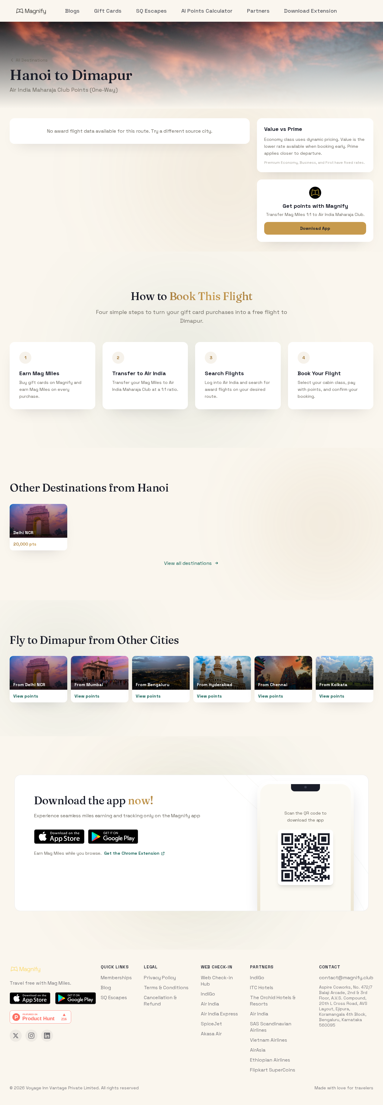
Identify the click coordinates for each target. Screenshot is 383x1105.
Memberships (116, 977)
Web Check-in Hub (217, 980)
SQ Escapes (114, 997)
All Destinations (32, 60)
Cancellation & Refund (160, 1000)
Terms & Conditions (166, 987)
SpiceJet (211, 1024)
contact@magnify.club (346, 977)
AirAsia (257, 1050)
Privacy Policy (160, 977)
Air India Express (219, 1014)
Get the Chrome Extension (132, 853)
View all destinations (188, 563)
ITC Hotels (261, 987)
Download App (315, 228)
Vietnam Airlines (268, 1040)
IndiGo (208, 994)
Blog (106, 987)
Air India (210, 1004)
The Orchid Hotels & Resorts (273, 1000)
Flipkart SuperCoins (272, 1070)
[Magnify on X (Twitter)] (16, 1036)
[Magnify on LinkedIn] (47, 1036)
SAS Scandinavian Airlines (270, 1027)
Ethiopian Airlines (270, 1060)
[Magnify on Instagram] (31, 1036)
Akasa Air (211, 1034)
